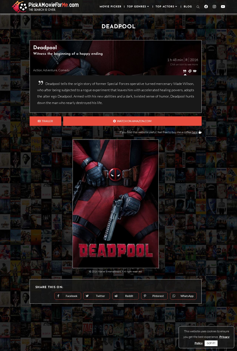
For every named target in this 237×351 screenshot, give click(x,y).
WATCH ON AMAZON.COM (133, 121)
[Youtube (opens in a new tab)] (223, 7)
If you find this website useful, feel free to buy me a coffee (158, 132)
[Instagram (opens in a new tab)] (214, 7)
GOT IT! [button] (211, 343)
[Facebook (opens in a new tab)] (206, 7)
